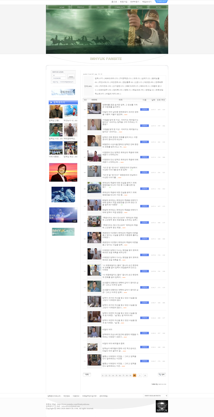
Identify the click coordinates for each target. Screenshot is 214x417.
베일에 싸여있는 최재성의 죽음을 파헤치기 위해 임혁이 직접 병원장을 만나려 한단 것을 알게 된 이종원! (120, 202)
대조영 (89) (149, 82)
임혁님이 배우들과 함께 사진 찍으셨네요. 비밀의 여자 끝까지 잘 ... (119, 349)
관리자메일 (103, 396)
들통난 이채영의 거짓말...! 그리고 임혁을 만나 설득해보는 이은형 (119, 357)
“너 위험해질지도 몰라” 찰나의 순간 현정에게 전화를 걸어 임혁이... (120, 275)
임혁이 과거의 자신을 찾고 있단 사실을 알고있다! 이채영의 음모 (119, 299)
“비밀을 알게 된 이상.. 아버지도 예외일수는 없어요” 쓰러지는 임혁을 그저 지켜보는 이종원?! (120, 121)
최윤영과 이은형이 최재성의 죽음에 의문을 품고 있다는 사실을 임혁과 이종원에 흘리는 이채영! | (120, 235)
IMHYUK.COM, (72, 408)
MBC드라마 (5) (132, 86)
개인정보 (66, 396)
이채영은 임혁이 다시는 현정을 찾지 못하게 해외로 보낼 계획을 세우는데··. (120, 251)
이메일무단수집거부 (89, 396)
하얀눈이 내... (69, 120)
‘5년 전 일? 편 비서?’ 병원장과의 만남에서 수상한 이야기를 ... (119, 176)
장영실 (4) (150, 90)
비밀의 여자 (107, 329)
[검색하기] (162, 374)
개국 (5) (137, 78)
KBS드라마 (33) (111, 78)
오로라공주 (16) (104, 90)
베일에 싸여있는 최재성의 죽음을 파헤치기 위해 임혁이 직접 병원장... (120, 210)
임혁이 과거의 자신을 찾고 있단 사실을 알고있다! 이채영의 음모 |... (119, 306)
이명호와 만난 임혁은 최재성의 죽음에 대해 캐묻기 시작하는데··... (120, 160)
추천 (163, 100)
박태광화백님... (70, 138)
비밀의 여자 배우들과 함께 (113, 343)
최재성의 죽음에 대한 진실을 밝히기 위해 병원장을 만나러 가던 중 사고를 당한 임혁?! (119, 184)
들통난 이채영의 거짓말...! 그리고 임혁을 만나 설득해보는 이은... (119, 364)
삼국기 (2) (146, 78)
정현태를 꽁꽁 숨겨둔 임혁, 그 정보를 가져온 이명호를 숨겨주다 (119, 105)
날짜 (153, 100)
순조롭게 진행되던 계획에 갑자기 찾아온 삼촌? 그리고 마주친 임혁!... (120, 290)
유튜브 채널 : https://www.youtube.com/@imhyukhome (67, 404)
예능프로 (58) (138, 90)
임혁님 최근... (69, 156)
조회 (159, 100)
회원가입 (123, 1)
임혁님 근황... (54, 120)
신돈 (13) (138, 82)
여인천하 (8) (116, 82)
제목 (120, 99)
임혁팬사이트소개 (54, 396)
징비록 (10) (117, 90)
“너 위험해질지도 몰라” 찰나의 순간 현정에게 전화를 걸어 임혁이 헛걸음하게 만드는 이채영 (120, 267)
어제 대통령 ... (55, 156)
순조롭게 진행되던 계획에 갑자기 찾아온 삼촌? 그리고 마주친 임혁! (120, 283)
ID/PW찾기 (134, 1)
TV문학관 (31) (126, 78)
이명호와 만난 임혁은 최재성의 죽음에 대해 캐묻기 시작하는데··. (120, 153)
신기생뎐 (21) (118, 86)
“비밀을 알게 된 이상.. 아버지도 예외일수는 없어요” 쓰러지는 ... (120, 130)
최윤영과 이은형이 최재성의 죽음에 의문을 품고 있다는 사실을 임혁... (120, 243)
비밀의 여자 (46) (113, 93)
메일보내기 (147, 1)
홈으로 (114, 1)
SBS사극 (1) (145, 86)
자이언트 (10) (105, 86)
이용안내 (76, 396)
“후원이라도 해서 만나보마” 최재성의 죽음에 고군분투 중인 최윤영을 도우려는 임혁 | (120, 218)
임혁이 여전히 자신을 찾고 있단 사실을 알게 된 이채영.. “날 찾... (119, 321)
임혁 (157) (99, 78)
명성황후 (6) (128, 82)
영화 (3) (127, 90)
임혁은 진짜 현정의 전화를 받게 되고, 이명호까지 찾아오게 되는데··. (119, 138)
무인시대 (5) (104, 82)
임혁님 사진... (54, 138)
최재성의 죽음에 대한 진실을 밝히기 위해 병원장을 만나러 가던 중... (119, 193)
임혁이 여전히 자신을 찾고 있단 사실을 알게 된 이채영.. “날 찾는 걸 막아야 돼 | (119, 314)
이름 (144, 100)
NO (85, 100)
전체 (86, 86)
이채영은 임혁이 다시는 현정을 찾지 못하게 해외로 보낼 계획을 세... (120, 258)
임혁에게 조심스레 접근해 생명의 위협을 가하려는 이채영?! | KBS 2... (120, 335)
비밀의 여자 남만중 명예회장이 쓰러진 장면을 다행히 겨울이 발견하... (120, 113)
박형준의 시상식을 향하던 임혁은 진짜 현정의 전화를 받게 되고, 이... (120, 145)
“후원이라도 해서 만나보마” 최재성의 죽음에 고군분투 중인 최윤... (120, 226)
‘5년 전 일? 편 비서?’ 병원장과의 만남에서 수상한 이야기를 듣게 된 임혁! (119, 168)
